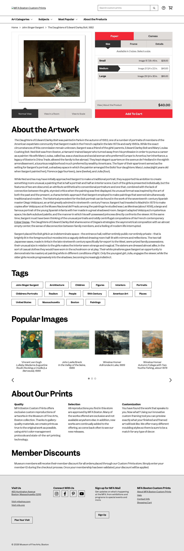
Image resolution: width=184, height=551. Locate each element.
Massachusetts (51, 302)
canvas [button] (153, 36)
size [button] (108, 44)
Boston (75, 302)
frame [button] (133, 44)
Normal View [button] (25, 113)
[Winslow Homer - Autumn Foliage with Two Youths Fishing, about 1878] (152, 344)
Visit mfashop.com (21, 501)
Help (139, 495)
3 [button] (95, 378)
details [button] (159, 44)
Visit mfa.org (18, 505)
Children (80, 285)
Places (143, 293)
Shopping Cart (144, 502)
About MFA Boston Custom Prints (154, 491)
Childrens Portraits (27, 293)
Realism (53, 293)
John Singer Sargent (33, 27)
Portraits (142, 285)
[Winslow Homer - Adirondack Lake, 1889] (112, 343)
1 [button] (89, 378)
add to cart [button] (133, 114)
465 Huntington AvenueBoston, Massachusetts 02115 (26, 493)
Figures (100, 285)
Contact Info (143, 499)
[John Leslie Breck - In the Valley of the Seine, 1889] (72, 340)
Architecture (57, 285)
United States (23, 302)
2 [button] (92, 378)
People (72, 293)
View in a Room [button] (51, 113)
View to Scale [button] (78, 113)
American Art (120, 293)
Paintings (95, 302)
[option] (32, 351)
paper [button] (114, 36)
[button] (134, 61)
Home (15, 27)
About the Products (95, 19)
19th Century (94, 293)
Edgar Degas (22, 222)
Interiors (120, 285)
